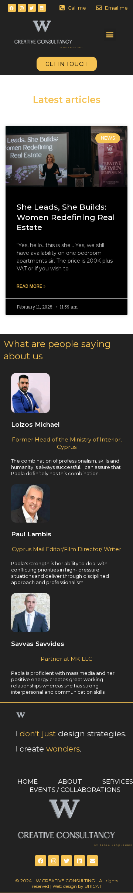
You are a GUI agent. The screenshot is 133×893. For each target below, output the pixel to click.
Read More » (31, 286)
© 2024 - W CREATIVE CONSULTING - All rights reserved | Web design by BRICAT (66, 883)
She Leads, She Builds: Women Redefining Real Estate (66, 217)
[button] (110, 35)
